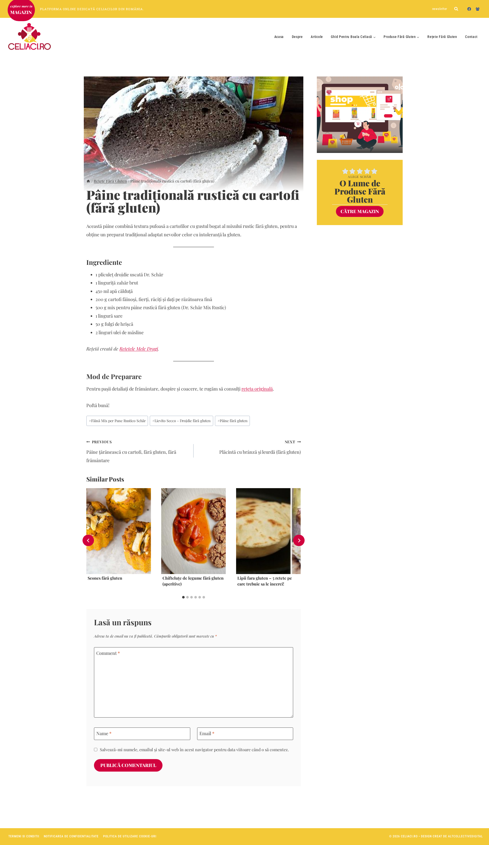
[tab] (183, 597)
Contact (471, 37)
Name (104, 733)
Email (206, 733)
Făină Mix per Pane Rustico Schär (117, 420)
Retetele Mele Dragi (138, 349)
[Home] (88, 181)
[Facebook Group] (477, 8)
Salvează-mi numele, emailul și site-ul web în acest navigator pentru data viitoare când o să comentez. (194, 749)
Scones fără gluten (105, 578)
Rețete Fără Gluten (442, 37)
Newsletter (439, 9)
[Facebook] (469, 8)
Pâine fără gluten (233, 420)
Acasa (279, 37)
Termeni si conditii (23, 836)
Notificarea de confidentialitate (71, 836)
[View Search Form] (456, 9)
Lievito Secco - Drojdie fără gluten (181, 420)
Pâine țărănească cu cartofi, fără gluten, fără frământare (131, 451)
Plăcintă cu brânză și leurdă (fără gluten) (260, 447)
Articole (317, 37)
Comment (108, 653)
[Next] (299, 540)
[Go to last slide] (88, 540)
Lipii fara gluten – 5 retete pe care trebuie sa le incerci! (264, 581)
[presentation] (118, 531)
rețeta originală (257, 389)
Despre (297, 37)
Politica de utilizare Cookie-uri (129, 836)
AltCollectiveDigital (465, 836)
